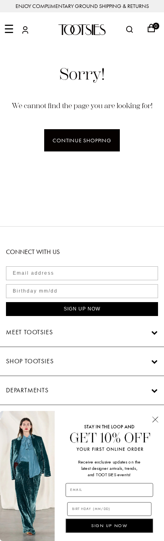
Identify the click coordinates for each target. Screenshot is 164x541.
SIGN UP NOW (82, 309)
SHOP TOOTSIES (29, 361)
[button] (25, 31)
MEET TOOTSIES (29, 332)
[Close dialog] (155, 419)
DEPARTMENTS (27, 390)
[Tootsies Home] (82, 29)
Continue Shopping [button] (82, 140)
